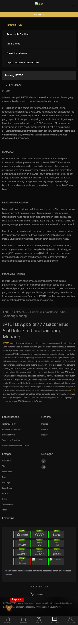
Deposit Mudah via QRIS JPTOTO (23, 62)
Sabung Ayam (8, 504)
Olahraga (6, 482)
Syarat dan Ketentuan (17, 53)
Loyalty (44, 429)
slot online (7, 361)
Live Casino (7, 471)
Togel (4, 509)
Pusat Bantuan (14, 43)
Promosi (44, 424)
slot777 (71, 390)
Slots (4, 466)
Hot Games (6, 460)
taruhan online (41, 97)
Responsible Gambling (18, 34)
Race (4, 477)
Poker (4, 499)
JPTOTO (6, 343)
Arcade (5, 493)
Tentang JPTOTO (14, 24)
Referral (44, 434)
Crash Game (7, 488)
